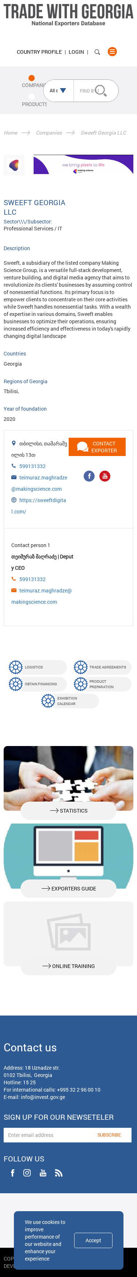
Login (76, 51)
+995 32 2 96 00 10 (78, 1089)
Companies (49, 132)
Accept (93, 1240)
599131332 (32, 466)
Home (10, 132)
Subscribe (109, 1135)
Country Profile (39, 51)
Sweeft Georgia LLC (103, 132)
